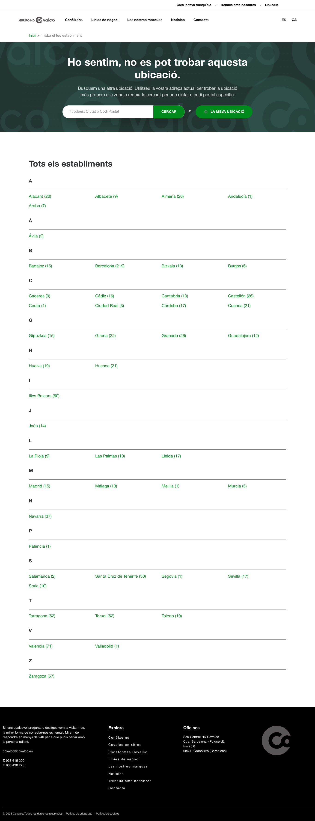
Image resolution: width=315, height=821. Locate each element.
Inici (32, 35)
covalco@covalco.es (18, 751)
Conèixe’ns (74, 20)
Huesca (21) (106, 366)
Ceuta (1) (37, 306)
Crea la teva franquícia (194, 5)
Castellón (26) (241, 296)
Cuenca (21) (239, 306)
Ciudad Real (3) (109, 306)
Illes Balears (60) (44, 396)
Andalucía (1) (240, 197)
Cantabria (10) (175, 296)
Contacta (201, 20)
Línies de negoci (105, 20)
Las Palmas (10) (110, 456)
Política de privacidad (79, 813)
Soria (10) (38, 586)
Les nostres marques (144, 20)
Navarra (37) (40, 517)
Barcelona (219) (110, 266)
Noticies (116, 774)
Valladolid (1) (107, 646)
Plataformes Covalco (128, 752)
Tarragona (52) (42, 616)
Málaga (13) (106, 486)
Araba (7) (37, 206)
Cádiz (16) (104, 296)
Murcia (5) (237, 486)
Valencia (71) (41, 646)
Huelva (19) (39, 366)
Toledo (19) (172, 616)
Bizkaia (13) (172, 266)
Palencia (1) (40, 547)
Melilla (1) (170, 486)
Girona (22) (105, 336)
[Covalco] (36, 20)
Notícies (178, 20)
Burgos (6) (237, 266)
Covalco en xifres (125, 744)
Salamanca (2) (42, 577)
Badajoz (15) (40, 266)
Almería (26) (173, 197)
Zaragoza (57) (41, 676)
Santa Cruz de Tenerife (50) (120, 577)
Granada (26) (174, 336)
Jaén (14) (37, 426)
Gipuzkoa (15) (42, 336)
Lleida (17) (171, 456)
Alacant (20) (40, 197)
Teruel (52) (104, 616)
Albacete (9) (106, 197)
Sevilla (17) (238, 577)
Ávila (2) (36, 236)
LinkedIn (271, 5)
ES (284, 20)
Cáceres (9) (39, 296)
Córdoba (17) (174, 306)
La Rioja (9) (39, 456)
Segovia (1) (172, 577)
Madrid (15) (39, 486)
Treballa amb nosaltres (238, 5)
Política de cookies (107, 813)
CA (294, 20)
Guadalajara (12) (243, 336)
